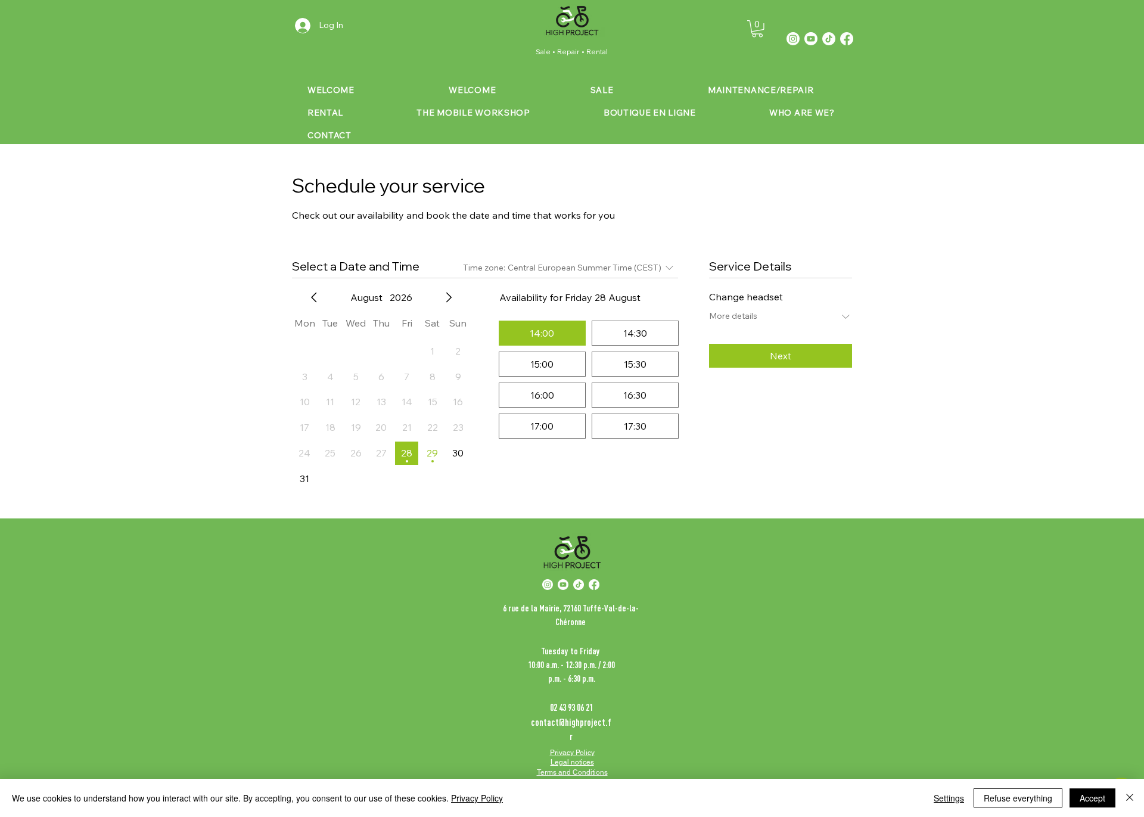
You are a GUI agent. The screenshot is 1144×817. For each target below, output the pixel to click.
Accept (1092, 798)
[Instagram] (793, 38)
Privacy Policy (477, 798)
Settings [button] (949, 798)
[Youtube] (810, 38)
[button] (757, 29)
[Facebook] (846, 38)
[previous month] (314, 297)
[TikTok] (828, 38)
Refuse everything (1018, 798)
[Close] (1130, 797)
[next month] (449, 297)
